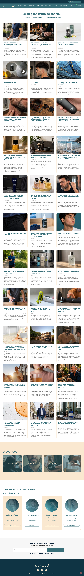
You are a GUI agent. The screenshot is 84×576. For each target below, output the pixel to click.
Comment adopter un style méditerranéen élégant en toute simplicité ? (41, 119)
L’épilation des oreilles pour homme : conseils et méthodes (68, 196)
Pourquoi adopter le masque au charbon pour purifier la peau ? (68, 347)
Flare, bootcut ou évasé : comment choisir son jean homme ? (67, 82)
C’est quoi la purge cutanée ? (68, 233)
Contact (65, 5)
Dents (42, 5)
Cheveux (30, 5)
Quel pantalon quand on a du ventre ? (15, 234)
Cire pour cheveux (52, 463)
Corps (46, 5)
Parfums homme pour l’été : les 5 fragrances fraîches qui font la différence (69, 157)
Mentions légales (45, 573)
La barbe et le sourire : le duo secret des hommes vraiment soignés (14, 385)
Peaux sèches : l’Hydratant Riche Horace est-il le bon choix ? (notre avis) (14, 196)
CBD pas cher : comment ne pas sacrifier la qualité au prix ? (42, 385)
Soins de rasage (12, 463)
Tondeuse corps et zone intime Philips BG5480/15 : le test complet (69, 309)
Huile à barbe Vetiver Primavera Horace (11, 81)
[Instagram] (42, 570)
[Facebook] (38, 570)
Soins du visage (72, 463)
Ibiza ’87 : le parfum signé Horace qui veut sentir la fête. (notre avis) (15, 157)
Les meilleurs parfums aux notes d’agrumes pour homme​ (68, 270)
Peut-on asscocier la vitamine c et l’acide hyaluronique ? (12, 423)
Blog (61, 5)
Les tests (55, 5)
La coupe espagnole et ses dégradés (40, 81)
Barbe (25, 5)
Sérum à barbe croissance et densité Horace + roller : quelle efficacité (41, 234)
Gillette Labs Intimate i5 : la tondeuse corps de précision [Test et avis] (68, 119)
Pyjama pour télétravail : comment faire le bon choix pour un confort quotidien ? (14, 347)
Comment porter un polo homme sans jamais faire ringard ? (13, 44)
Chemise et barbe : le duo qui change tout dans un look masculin (41, 423)
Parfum (50, 5)
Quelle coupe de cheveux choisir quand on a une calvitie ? (66, 385)
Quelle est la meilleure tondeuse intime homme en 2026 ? (40, 309)
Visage (36, 5)
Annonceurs (37, 573)
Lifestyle (53, 573)
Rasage (19, 5)
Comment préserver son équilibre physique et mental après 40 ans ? (14, 271)
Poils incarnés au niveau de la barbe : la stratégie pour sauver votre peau (15, 119)
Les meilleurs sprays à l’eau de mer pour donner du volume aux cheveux (42, 271)
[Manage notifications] (81, 573)
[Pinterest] (46, 570)
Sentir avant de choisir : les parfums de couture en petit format (41, 196)
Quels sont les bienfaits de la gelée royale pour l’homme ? (14, 309)
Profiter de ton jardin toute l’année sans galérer (41, 347)
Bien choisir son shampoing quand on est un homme (68, 423)
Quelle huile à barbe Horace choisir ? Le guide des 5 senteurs (68, 44)
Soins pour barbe (33, 463)
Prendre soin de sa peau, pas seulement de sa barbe (41, 156)
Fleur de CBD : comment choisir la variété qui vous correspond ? (41, 44)
